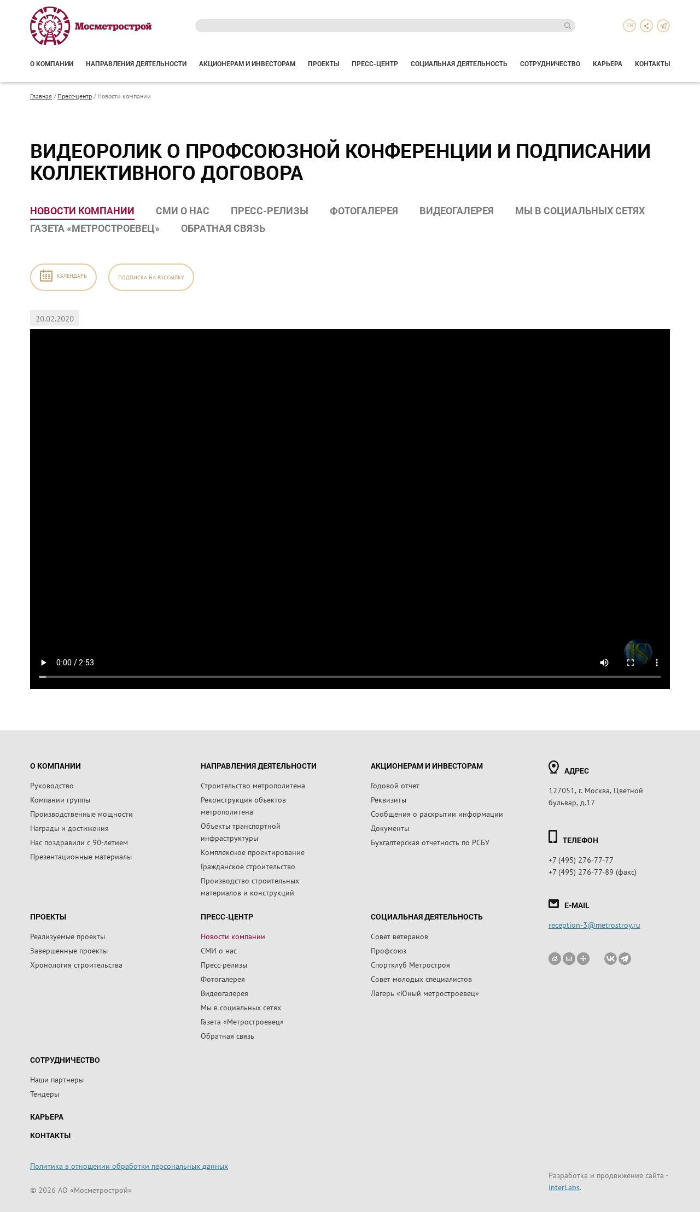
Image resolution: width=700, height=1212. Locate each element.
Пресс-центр (375, 63)
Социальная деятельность (459, 63)
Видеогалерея (456, 210)
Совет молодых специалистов (421, 978)
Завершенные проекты (69, 950)
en (629, 25)
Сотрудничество (550, 63)
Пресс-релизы (269, 210)
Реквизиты (388, 799)
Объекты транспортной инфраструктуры (241, 831)
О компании (51, 63)
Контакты (652, 63)
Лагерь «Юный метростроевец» (425, 993)
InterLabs (564, 1187)
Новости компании (82, 210)
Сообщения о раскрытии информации (437, 813)
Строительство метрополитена (253, 785)
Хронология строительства (76, 964)
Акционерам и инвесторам (247, 63)
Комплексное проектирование (253, 852)
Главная (41, 95)
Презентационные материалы (81, 856)
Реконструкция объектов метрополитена (243, 805)
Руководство (52, 785)
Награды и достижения (69, 828)
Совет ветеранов (399, 936)
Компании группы (60, 799)
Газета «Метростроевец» (95, 228)
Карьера (607, 63)
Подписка (151, 277)
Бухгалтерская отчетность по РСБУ (430, 842)
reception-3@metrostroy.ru (594, 924)
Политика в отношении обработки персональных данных (129, 1165)
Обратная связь (223, 228)
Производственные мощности (81, 813)
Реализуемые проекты (67, 936)
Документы (390, 828)
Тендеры (44, 1093)
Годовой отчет (395, 785)
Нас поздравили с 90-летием (79, 842)
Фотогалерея (364, 210)
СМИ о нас (182, 210)
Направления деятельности (136, 63)
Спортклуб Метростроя (410, 964)
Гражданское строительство (248, 866)
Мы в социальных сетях (580, 210)
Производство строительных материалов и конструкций (250, 886)
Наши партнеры (57, 1079)
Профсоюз (388, 950)
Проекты (323, 63)
